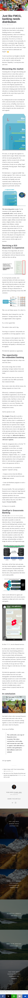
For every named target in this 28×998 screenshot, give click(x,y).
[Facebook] (3, 996)
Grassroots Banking (15, 515)
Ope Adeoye (4, 24)
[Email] (19, 996)
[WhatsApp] (14, 996)
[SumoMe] (25, 996)
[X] (8, 996)
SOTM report (21, 775)
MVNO (8, 644)
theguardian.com (9, 771)
